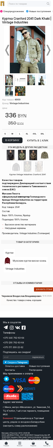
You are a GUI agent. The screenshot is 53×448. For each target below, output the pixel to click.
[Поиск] (48, 4)
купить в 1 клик (37, 140)
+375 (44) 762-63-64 (13, 338)
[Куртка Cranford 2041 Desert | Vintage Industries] (44, 155)
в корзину (12, 140)
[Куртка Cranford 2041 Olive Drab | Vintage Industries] (22, 155)
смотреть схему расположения (20, 425)
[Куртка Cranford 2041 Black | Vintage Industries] (10, 155)
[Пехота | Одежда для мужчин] (2, 3)
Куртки (9, 252)
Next (48, 50)
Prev (7, 50)
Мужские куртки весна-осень (29, 260)
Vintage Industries (14, 268)
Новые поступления (40, 11)
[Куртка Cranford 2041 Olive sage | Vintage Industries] (27, 166)
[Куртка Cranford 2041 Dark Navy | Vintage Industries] (16, 166)
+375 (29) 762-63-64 (13, 342)
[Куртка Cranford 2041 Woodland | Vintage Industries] (33, 155)
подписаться (38, 357)
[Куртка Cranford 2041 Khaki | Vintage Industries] (39, 166)
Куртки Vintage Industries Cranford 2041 (27, 174)
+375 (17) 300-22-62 (13, 347)
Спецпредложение (13, 11)
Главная (6, 446)
